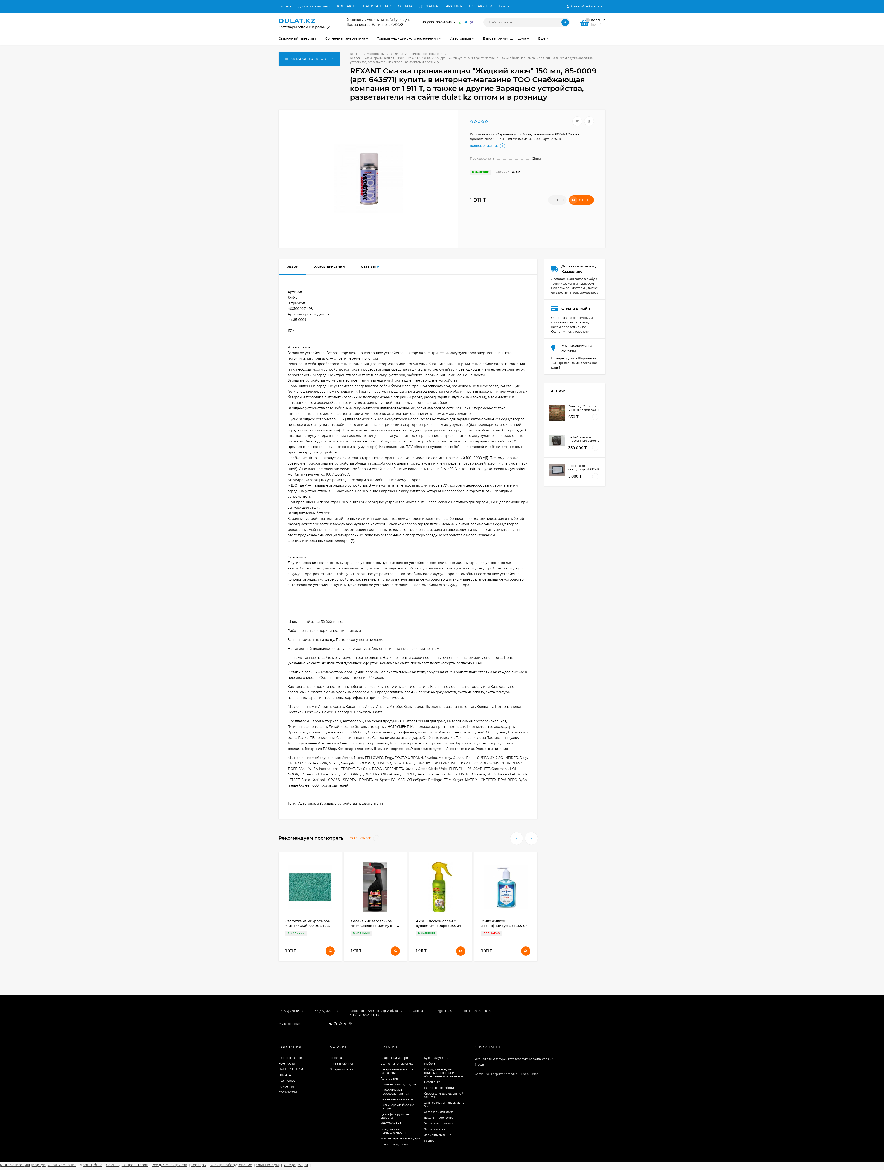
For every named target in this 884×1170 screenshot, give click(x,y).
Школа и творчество (439, 1117)
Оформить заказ (341, 1069)
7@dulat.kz (444, 1011)
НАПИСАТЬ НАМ (377, 6)
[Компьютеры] (267, 1165)
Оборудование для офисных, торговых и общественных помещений (443, 1073)
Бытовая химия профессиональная (395, 1091)
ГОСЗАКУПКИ (480, 6)
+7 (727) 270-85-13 (437, 22)
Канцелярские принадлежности (393, 1130)
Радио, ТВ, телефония (439, 1087)
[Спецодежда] (295, 1165)
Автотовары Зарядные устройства (327, 803)
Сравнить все (361, 838)
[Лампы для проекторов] (127, 1165)
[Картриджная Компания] (54, 1165)
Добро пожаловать (314, 6)
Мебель (429, 1063)
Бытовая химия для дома (398, 1084)
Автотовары (375, 53)
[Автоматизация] (15, 1165)
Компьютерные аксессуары (400, 1138)
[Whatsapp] (460, 22)
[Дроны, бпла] (91, 1165)
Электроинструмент (438, 1123)
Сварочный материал (396, 1058)
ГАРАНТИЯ (453, 6)
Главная (284, 6)
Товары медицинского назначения (397, 1071)
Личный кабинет (341, 1063)
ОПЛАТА (405, 6)
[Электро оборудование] (231, 1165)
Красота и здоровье (395, 1144)
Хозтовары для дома (439, 1112)
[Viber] (471, 22)
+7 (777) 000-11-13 (326, 1011)
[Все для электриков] (169, 1165)
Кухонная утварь (436, 1058)
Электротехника (435, 1129)
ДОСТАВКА (428, 6)
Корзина (336, 1058)
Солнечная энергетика (397, 1063)
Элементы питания (437, 1135)
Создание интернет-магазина (496, 1074)
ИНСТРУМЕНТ (391, 1123)
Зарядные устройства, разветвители (416, 53)
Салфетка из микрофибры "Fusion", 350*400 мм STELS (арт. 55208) (307, 925)
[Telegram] (465, 22)
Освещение (432, 1082)
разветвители (371, 803)
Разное (429, 1140)
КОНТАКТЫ (346, 6)
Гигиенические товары (397, 1099)
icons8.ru (547, 1059)
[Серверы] (198, 1165)
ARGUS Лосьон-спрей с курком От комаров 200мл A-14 (438, 925)
